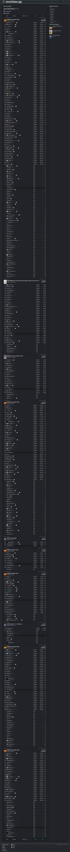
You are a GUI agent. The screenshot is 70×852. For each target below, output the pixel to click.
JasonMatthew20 (8, 11)
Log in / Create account (63, 1)
